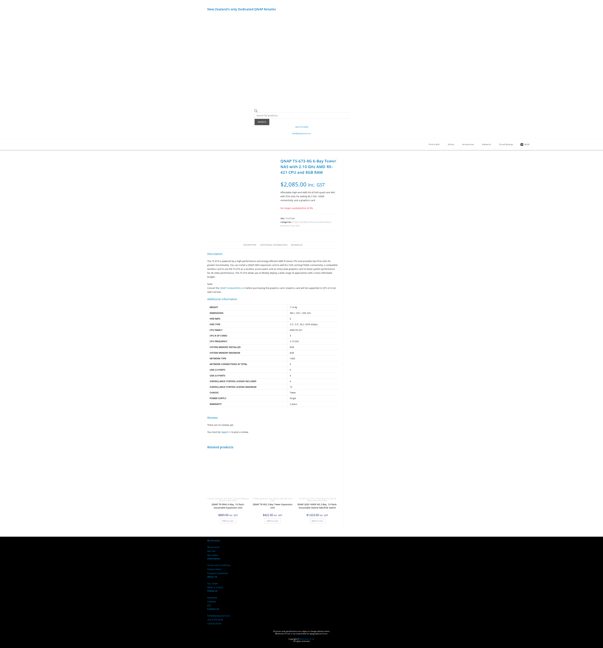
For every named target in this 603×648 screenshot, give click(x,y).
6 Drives (311, 222)
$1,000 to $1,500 (306, 498)
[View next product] (336, 160)
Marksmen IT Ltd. (307, 639)
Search (262, 122)
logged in (226, 432)
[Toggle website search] (535, 144)
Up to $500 (232, 500)
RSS (209, 605)
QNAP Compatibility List (232, 287)
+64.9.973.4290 (301, 127)
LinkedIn (211, 601)
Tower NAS (295, 225)
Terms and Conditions (219, 565)
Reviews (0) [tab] (296, 245)
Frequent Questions (217, 573)
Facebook (212, 597)
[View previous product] (330, 160)
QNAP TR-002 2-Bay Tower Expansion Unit (272, 506)
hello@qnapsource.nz (301, 133)
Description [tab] (249, 245)
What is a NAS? (215, 587)
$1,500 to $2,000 (299, 222)
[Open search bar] (256, 111)
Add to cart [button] (228, 521)
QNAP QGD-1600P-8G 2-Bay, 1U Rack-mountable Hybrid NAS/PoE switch (317, 506)
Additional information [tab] (273, 245)
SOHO (275, 498)
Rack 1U (231, 498)
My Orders (212, 555)
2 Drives (256, 498)
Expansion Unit (221, 498)
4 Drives (210, 498)
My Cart (211, 551)
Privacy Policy (214, 569)
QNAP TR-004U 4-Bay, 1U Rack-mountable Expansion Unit (228, 506)
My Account (213, 547)
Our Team (212, 583)
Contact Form (214, 623)
